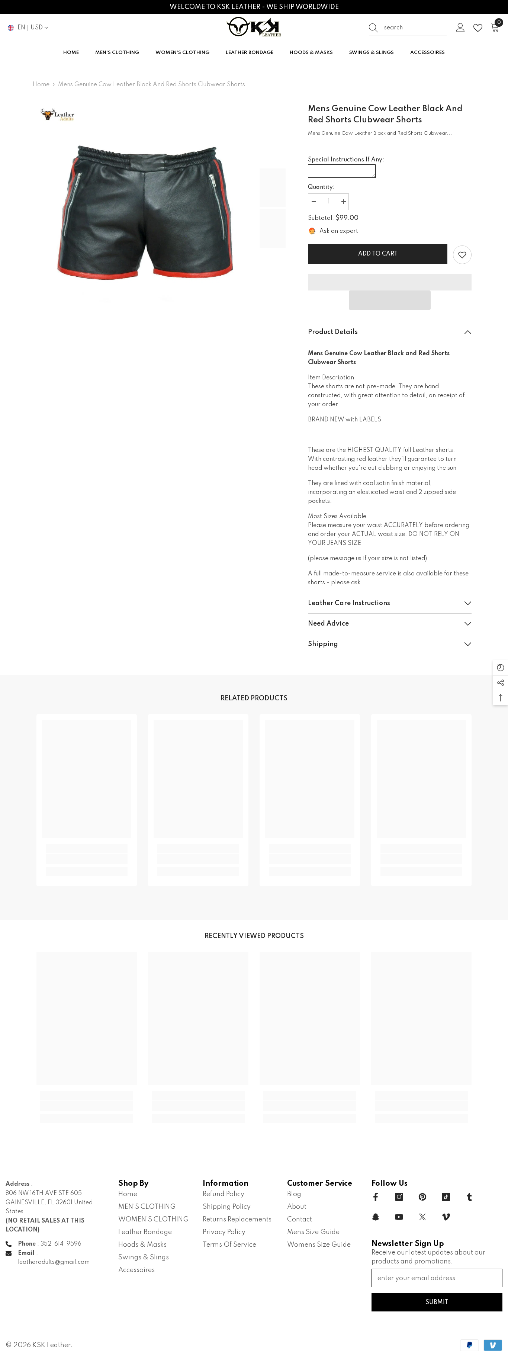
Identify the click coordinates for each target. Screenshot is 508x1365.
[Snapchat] (376, 1217)
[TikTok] (446, 1197)
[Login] (460, 27)
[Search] (408, 28)
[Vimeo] (446, 1217)
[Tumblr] (469, 1197)
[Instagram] (399, 1197)
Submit (436, 1302)
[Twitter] (422, 1217)
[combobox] (415, 28)
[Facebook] (376, 1197)
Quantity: (321, 187)
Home (41, 85)
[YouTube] (399, 1217)
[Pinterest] (422, 1197)
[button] (390, 300)
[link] (462, 254)
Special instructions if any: (346, 160)
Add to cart (376, 254)
